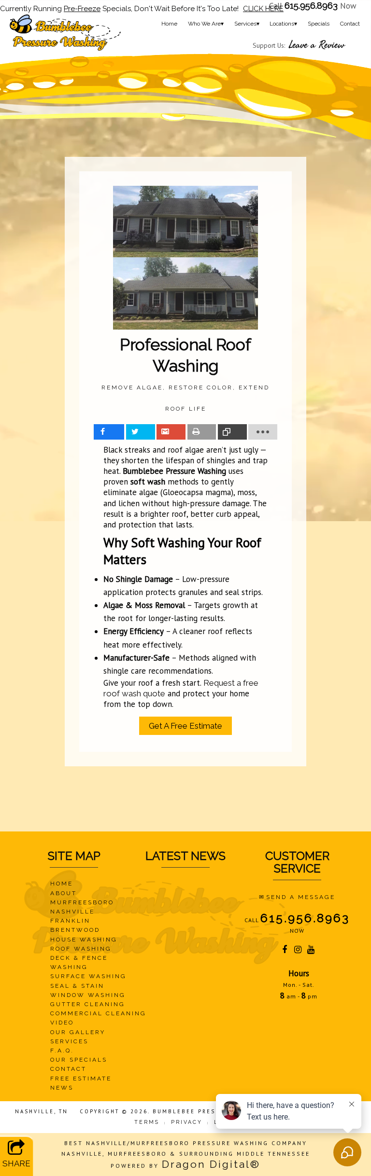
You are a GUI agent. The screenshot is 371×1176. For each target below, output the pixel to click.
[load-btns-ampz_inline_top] (262, 432)
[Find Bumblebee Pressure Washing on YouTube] (311, 950)
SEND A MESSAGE (300, 897)
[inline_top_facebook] (109, 432)
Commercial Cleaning (98, 1013)
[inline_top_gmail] (171, 432)
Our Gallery (77, 1032)
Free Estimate (81, 1078)
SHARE (16, 1163)
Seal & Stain (77, 985)
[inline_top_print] (201, 432)
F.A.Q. (62, 1050)
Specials (318, 23)
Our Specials (78, 1059)
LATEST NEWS (185, 856)
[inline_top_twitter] (140, 432)
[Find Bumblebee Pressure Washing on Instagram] (298, 950)
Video (62, 1022)
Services (246, 23)
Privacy (186, 1122)
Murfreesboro (82, 902)
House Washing (83, 939)
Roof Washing (81, 948)
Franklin (70, 920)
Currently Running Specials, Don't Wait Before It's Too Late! (142, 8)
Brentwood (75, 930)
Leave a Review (316, 45)
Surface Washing (88, 976)
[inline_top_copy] (232, 432)
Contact (350, 23)
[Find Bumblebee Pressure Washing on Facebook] (285, 950)
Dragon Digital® (211, 1164)
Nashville (72, 911)
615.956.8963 (311, 5)
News (61, 1087)
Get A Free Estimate (185, 726)
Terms (146, 1122)
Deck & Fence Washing (79, 962)
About (63, 893)
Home (169, 23)
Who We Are (206, 23)
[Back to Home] (65, 32)
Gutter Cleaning (87, 1004)
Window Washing (88, 995)
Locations (283, 23)
